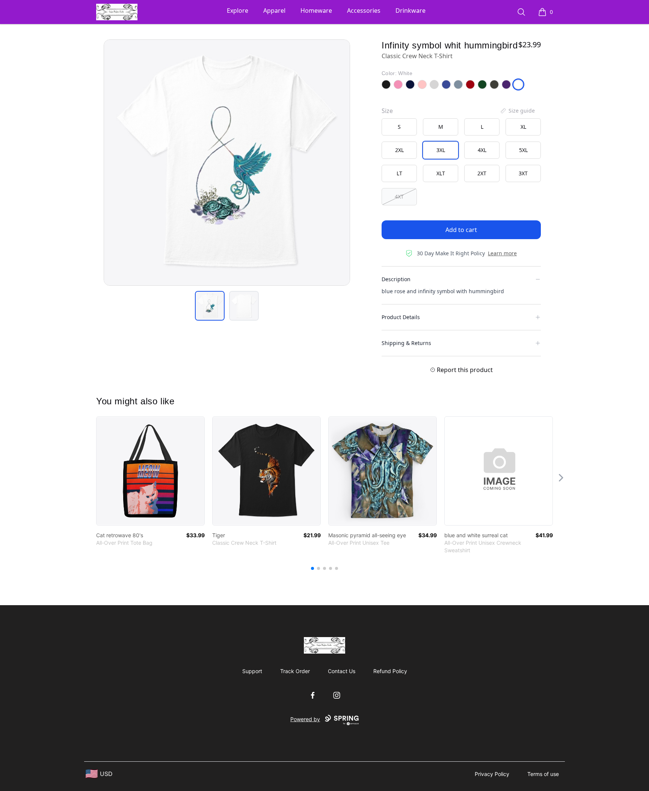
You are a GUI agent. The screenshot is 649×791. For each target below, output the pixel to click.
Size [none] (387, 111)
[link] (150, 471)
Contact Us (341, 671)
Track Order (295, 671)
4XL (482, 150)
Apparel (274, 10)
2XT (481, 173)
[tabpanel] (227, 162)
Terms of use (543, 774)
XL (523, 126)
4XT (399, 196)
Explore (237, 10)
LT (399, 173)
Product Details (401, 317)
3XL (440, 150)
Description (396, 279)
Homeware (316, 10)
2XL (399, 150)
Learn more (502, 253)
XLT (440, 173)
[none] (517, 111)
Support (252, 671)
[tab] (210, 306)
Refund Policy (390, 671)
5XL (523, 150)
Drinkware (410, 10)
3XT (523, 173)
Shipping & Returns (406, 343)
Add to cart (461, 230)
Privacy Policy (492, 774)
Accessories (363, 10)
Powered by (305, 719)
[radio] (399, 127)
